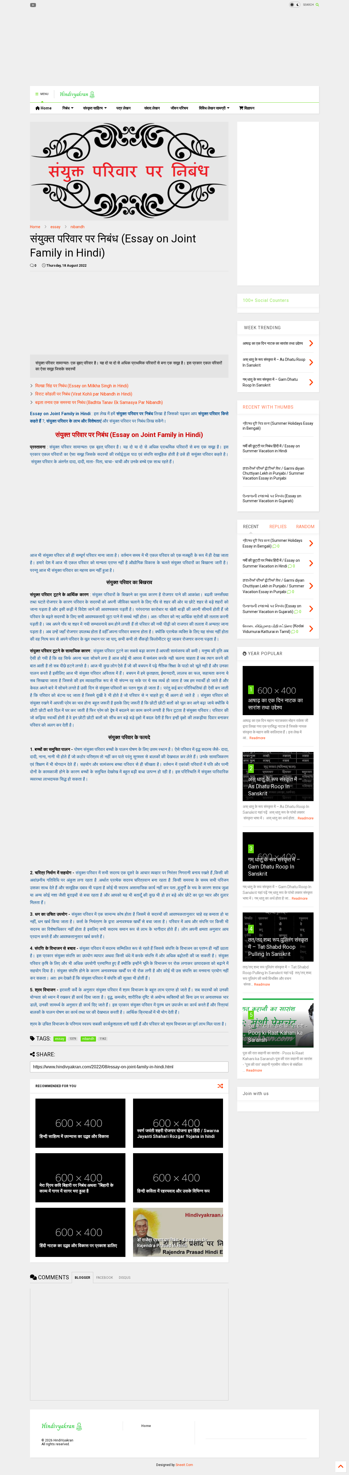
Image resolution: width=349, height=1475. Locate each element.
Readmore (257, 738)
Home (46, 108)
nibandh (78, 227)
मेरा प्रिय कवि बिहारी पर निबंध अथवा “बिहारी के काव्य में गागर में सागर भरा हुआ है (76, 1188)
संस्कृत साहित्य (93, 108)
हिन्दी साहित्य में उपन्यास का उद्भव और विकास (74, 1136)
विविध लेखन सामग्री (212, 108)
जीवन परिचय (179, 108)
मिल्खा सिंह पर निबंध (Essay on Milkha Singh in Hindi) (81, 385)
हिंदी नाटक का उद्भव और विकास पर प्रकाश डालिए (78, 1245)
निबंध (66, 108)
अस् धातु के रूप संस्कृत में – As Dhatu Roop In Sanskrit (275, 786)
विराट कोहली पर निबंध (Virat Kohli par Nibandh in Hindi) (83, 394)
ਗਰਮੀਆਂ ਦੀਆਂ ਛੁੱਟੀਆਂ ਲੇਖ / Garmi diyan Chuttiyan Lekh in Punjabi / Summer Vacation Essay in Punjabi (273, 473)
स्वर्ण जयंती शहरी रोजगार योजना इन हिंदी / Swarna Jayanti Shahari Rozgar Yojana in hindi (178, 1133)
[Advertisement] (129, 48)
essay (55, 227)
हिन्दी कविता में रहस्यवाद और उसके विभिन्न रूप (173, 1191)
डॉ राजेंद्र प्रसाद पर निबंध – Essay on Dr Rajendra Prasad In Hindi (172, 1242)
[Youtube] (33, 5)
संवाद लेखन (152, 108)
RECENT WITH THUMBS (268, 407)
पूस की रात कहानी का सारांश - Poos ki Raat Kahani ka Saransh (277, 1032)
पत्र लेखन (123, 108)
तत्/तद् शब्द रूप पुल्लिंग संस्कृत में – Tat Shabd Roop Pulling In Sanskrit (278, 946)
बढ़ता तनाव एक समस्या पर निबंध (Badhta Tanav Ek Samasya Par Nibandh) (99, 402)
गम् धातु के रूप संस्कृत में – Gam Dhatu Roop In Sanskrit (274, 866)
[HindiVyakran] (77, 96)
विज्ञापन (248, 108)
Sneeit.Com (184, 1465)
